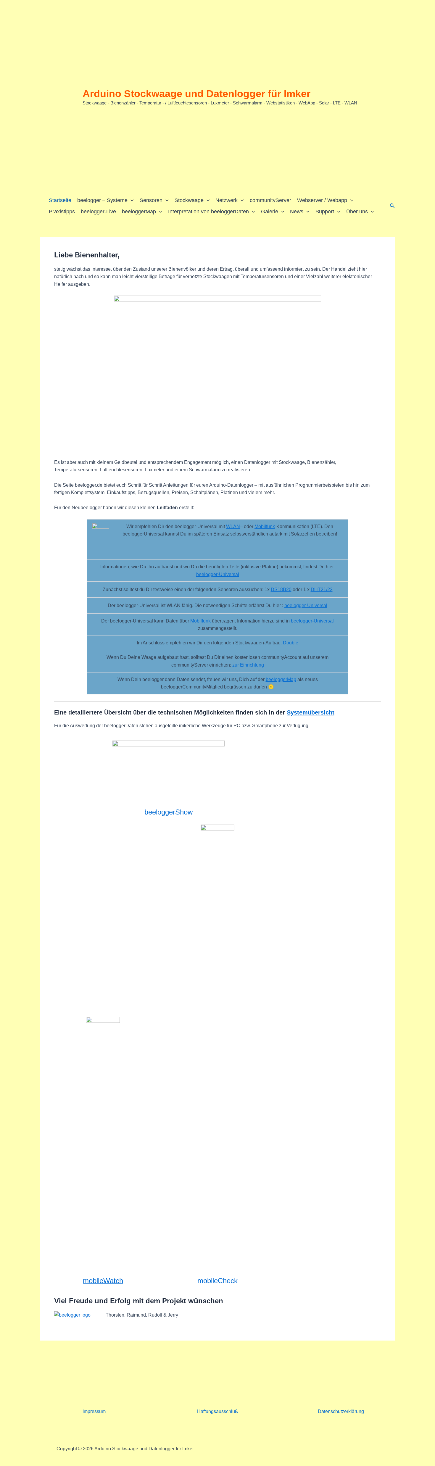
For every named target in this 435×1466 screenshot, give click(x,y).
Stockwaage (189, 200)
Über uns (357, 212)
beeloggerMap (139, 212)
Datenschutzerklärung (341, 1411)
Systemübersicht (310, 712)
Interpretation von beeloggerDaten (208, 212)
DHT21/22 (322, 589)
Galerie (269, 212)
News (296, 212)
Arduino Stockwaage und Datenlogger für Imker (196, 93)
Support (324, 212)
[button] (131, 200)
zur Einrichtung (248, 664)
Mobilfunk (264, 526)
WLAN (233, 526)
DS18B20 (281, 589)
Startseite (60, 200)
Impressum (94, 1411)
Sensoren (151, 200)
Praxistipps (62, 212)
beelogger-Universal (217, 574)
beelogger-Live (98, 212)
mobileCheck (217, 1281)
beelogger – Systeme (102, 200)
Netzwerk (226, 200)
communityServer (270, 200)
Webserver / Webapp (322, 200)
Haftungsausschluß (217, 1411)
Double (290, 642)
